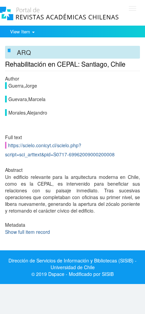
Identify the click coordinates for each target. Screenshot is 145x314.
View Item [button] (20, 31)
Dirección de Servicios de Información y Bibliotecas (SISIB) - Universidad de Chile (72, 264)
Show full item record (27, 231)
